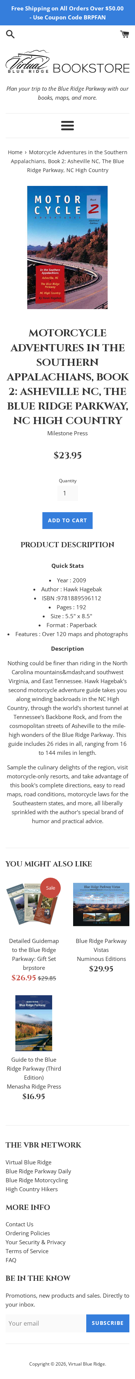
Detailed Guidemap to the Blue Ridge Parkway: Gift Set (34, 949)
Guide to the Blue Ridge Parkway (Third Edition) (34, 1068)
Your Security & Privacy (36, 1242)
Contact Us (19, 1224)
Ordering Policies (28, 1233)
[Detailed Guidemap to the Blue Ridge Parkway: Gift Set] (34, 905)
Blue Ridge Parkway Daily (38, 1171)
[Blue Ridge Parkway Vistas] (101, 905)
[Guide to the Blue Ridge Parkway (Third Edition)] (34, 1023)
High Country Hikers (32, 1189)
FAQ (11, 1260)
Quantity (67, 480)
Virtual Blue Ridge (28, 1162)
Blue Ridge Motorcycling (37, 1180)
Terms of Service (27, 1251)
